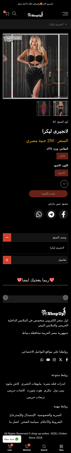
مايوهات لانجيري (31, 383)
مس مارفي (54, 203)
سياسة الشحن (30, 421)
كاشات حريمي (16, 390)
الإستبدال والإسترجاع (23, 415)
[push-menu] (65, 13)
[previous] (65, 297)
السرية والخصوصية (49, 415)
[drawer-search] (14, 13)
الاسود (61, 173)
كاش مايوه (12, 383)
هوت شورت (34, 390)
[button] (64, 184)
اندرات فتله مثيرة (54, 383)
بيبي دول (58, 390)
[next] (5, 297)
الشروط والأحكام (51, 421)
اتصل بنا (14, 421)
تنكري (47, 390)
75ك (62, 156)
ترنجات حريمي (36, 397)
